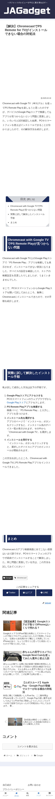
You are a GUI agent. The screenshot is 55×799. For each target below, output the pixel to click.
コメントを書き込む (27, 746)
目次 (23, 199)
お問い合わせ (34, 785)
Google (9, 578)
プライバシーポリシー (13, 789)
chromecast (21, 578)
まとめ (13, 222)
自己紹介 (7, 785)
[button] (49, 435)
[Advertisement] (27, 65)
